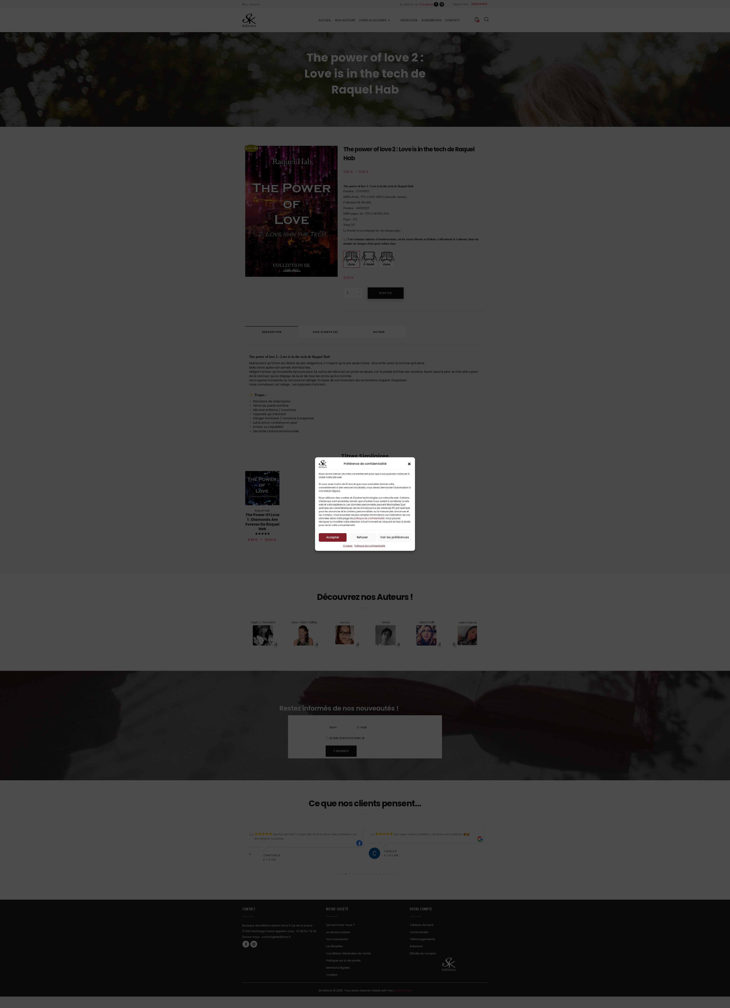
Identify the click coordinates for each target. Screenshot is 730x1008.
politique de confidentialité (368, 518)
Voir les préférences (394, 537)
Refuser (362, 537)
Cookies (347, 545)
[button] (409, 464)
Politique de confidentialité (369, 545)
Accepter (332, 537)
